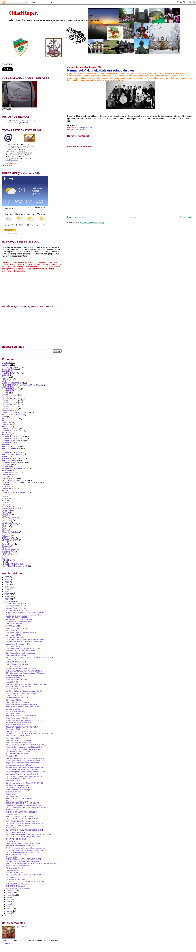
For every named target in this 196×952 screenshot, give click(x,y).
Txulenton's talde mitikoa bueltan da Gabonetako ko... (26, 642)
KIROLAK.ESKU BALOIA (12, 454)
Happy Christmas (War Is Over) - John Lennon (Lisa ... (26, 612)
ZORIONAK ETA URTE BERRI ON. (19, 619)
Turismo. (5, 500)
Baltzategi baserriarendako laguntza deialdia (22, 861)
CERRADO (6, 502)
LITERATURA (7, 466)
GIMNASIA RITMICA (10, 508)
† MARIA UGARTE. (13, 626)
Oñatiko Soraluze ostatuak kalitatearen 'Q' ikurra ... (25, 720)
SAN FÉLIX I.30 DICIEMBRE (16, 628)
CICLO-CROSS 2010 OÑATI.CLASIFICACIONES (24, 749)
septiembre (11, 895)
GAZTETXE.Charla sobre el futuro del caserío (23, 837)
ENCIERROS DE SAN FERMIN (15, 480)
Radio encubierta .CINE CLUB (17, 680)
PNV (4, 562)
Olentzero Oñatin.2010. (14, 695)
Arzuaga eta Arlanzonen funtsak (18, 866)
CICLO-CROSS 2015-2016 (13, 452)
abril (8, 906)
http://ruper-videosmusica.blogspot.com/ (18, 120)
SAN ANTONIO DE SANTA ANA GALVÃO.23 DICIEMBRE (27, 684)
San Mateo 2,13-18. (13, 646)
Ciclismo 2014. (8, 425)
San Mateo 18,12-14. (14, 877)
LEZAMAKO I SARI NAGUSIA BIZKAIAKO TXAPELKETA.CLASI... (30, 734)
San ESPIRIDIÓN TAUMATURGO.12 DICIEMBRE (24, 830)
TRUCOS (6, 470)
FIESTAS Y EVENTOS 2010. (16, 617)
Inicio (133, 217)
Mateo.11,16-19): (12, 841)
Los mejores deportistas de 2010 (18, 644)
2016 (7, 584)
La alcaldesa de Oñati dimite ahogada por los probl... (25, 639)
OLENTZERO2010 (13, 666)
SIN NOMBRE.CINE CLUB (16, 855)
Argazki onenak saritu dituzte (17, 718)
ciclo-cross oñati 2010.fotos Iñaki (18, 742)
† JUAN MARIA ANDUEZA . (16, 603)
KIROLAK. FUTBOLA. (11, 447)
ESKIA (4, 548)
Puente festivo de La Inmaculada (18, 888)
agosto (9, 897)
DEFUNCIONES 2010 (11, 405)
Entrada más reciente (76, 217)
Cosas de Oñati (80, 129)
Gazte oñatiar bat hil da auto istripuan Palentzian (24, 615)
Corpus (5, 504)
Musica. (5, 534)
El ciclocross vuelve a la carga (17, 787)
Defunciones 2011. (10, 409)
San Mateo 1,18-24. (13, 738)
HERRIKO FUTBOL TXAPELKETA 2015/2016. (21, 482)
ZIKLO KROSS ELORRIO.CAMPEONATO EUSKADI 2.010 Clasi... (30, 657)
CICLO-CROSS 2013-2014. (13, 439)
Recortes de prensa (10, 367)
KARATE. (6, 435)
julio (8, 900)
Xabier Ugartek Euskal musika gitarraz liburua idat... (25, 767)
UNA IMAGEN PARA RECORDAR (16, 413)
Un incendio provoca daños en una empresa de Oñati (26, 772)
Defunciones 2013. (10, 401)
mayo (9, 904)
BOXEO (5, 516)
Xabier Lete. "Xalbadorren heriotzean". (20, 846)
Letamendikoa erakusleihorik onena (19, 622)
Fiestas (5, 393)
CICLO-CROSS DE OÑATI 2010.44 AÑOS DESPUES (26, 745)
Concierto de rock (12, 870)
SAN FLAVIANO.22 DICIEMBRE (18, 702)
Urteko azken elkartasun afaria (17, 785)
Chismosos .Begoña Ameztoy (17, 801)
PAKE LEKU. (7, 560)
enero (9, 913)
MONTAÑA (6, 506)
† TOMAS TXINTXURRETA (16, 610)
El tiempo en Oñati (10, 233)
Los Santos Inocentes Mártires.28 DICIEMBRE (23, 648)
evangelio (6, 371)
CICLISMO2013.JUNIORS (13, 441)
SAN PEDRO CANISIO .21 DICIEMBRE (21, 716)
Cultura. (5, 496)
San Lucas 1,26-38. (13, 729)
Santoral (5, 365)
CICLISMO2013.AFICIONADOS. (15, 492)
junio (8, 902)
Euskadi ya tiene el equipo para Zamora (21, 651)
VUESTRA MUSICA (10, 540)
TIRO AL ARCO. (8, 538)
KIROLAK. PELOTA (10, 460)
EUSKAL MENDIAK (13, 630)
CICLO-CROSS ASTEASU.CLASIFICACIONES (23, 875)
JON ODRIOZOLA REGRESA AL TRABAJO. (23, 769)
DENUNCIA (7, 464)
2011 (7, 597)
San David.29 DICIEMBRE (16, 637)
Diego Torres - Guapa (14, 689)
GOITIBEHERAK (9, 552)
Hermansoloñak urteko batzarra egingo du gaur (23, 805)
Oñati (4, 451)
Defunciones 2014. (10, 395)
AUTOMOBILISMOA (10, 524)
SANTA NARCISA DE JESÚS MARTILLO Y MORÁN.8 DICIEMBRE (31, 864)
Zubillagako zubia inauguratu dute (18, 722)
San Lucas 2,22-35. (13, 635)
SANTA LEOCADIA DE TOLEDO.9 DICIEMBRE (23, 859)
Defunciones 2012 (9, 407)
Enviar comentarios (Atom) (92, 223)
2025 (7, 577)
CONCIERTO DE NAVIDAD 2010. (18, 736)
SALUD (5, 397)
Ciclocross (6, 546)
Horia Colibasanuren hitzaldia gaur (19, 790)
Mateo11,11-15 (11, 857)
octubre (10, 893)
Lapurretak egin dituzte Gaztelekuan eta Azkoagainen (26, 850)
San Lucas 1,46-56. (13, 700)
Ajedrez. (5, 526)
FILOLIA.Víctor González (15, 868)
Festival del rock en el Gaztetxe (18, 752)
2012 (7, 594)
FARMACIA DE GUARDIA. (13, 458)
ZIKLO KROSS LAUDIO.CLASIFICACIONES (23, 819)
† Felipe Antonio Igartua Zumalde (18, 754)
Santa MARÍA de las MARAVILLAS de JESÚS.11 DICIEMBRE (28, 834)
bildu (4, 542)
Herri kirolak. (7, 520)
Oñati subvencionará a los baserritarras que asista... (25, 848)
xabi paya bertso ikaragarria (16, 711)
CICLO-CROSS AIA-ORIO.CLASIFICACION (22, 852)
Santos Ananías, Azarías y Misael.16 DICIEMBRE (24, 783)
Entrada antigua (187, 217)
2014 (7, 589)
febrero (9, 911)
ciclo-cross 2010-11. (10, 429)
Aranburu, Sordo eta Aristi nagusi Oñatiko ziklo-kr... (25, 747)
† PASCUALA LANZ (13, 792)
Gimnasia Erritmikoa (10, 532)
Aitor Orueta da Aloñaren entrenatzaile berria (22, 707)
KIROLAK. (6, 421)
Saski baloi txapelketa (14, 624)
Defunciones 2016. (10, 403)
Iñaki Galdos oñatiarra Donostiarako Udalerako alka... (26, 760)
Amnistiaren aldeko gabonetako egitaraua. (21, 704)
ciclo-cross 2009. (9, 474)
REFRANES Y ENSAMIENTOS (15, 468)
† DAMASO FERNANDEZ (15, 675)
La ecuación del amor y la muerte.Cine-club (22, 774)
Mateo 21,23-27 (12, 814)
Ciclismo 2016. (8, 387)
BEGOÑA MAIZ (12, 794)
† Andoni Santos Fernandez (16, 608)
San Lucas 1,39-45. (13, 713)
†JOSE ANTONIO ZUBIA (15, 832)
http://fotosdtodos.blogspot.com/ (15, 123)
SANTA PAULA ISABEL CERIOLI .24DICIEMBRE (24, 671)
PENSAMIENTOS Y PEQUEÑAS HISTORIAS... (21, 385)
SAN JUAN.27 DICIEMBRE (16, 662)
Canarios (6, 476)
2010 (7, 599)
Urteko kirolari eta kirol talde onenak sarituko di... (24, 691)
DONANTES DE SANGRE (16, 839)
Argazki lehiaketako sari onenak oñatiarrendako (23, 763)
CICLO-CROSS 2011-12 (12, 431)
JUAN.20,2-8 (11, 659)
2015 (7, 587)
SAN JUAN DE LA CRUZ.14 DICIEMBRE (21, 812)
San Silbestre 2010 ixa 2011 (16, 606)
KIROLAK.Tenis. (8, 554)
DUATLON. (6, 423)
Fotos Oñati (6, 379)
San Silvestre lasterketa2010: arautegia (20, 653)
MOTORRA (6, 498)
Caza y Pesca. (8, 544)
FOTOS (5, 494)
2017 (7, 582)
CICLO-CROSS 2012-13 (12, 443)
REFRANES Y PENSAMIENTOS (15, 566)
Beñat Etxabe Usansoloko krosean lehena (21, 821)
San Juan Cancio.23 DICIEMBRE (18, 686)
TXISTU (5, 456)
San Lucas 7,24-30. (13, 781)
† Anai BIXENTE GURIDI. (15, 872)
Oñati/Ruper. (23, 12)
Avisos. (5, 377)
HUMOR (5, 484)
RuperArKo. (23, 927)
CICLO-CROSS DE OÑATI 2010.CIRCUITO (22, 803)
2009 (7, 915)
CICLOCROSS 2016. (10, 472)
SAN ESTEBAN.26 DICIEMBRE (18, 664)
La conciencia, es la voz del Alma (18, 765)
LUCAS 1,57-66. (12, 682)
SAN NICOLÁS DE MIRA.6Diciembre (20, 884)
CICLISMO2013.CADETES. (13, 462)
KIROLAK (6, 427)
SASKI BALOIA (8, 510)
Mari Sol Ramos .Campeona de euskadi (21, 693)
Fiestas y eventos (9, 391)
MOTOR (5, 486)
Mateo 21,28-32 (12, 810)
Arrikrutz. (5, 528)
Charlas (5, 530)
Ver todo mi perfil (9, 944)
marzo (9, 909)
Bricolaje (5, 445)
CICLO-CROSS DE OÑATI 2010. (18, 778)
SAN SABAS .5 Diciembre (15, 886)
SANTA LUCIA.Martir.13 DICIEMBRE (19, 816)
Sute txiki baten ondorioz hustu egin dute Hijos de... (25, 776)
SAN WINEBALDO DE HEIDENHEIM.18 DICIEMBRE (25, 758)
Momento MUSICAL (10, 389)
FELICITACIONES (9, 478)
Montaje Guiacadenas (14, 678)
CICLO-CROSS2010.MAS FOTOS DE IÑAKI (23, 727)
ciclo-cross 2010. (9, 488)
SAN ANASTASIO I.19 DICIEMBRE (19, 740)
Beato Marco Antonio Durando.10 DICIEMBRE (23, 843)
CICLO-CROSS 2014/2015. (13, 437)
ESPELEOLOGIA (9, 518)
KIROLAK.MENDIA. (10, 419)
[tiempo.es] (10, 230)
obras (4, 417)
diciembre (10, 601)
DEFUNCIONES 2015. (11, 399)
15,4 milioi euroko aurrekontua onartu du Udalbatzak (25, 673)
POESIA (5, 512)
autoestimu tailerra (13, 709)
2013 (7, 592)
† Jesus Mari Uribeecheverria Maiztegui (21, 669)
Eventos (5, 363)
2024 (7, 580)
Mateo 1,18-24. (11, 756)
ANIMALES (6, 490)
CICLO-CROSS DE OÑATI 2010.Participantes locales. (26, 808)
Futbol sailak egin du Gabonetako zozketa (21, 633)
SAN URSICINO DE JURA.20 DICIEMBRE (22, 731)
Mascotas (6, 522)
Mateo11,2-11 (11, 828)
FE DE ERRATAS (9, 550)
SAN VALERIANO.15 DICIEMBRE (18, 799)
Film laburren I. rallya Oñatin (16, 655)
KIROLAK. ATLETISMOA (12, 415)
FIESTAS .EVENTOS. (10, 373)
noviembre (11, 891)
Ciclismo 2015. (8, 411)
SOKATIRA (6, 514)
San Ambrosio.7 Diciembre (16, 879)
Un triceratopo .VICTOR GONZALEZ (20, 698)
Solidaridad (7, 536)
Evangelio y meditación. (12, 383)
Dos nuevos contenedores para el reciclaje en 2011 (25, 823)
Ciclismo (5, 375)
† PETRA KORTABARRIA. (16, 725)
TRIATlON (6, 433)
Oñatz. (4, 558)
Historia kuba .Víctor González (17, 825)
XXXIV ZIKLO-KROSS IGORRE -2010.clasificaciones (26, 881)
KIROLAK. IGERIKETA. (11, 449)
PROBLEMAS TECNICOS (12, 564)
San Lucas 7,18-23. (13, 796)
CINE (4, 381)
